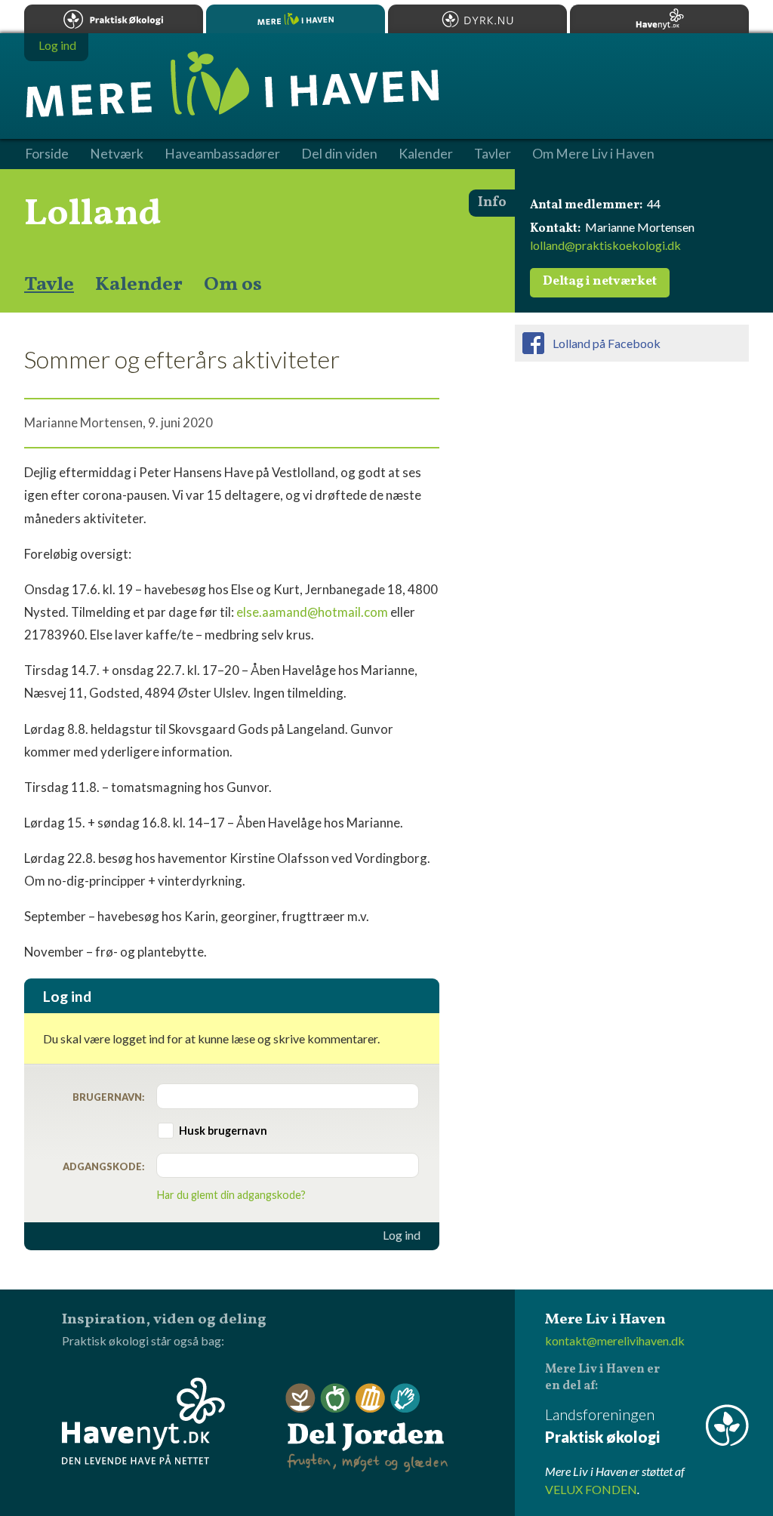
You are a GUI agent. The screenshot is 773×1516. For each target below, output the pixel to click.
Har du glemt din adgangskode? (231, 1194)
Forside (47, 154)
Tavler (492, 154)
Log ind (401, 1235)
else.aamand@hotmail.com (312, 612)
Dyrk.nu (477, 19)
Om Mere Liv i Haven (593, 154)
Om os (233, 284)
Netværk (116, 154)
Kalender (139, 284)
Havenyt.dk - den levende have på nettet (143, 1421)
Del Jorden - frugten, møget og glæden (366, 1428)
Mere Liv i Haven (295, 19)
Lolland (93, 214)
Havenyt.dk (659, 19)
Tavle (49, 284)
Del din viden (339, 154)
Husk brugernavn (223, 1130)
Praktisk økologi (113, 19)
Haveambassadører (222, 154)
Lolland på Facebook (607, 343)
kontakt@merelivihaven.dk (615, 1340)
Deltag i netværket (600, 282)
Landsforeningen (602, 1425)
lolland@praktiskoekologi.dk (605, 245)
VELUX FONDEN (591, 1489)
